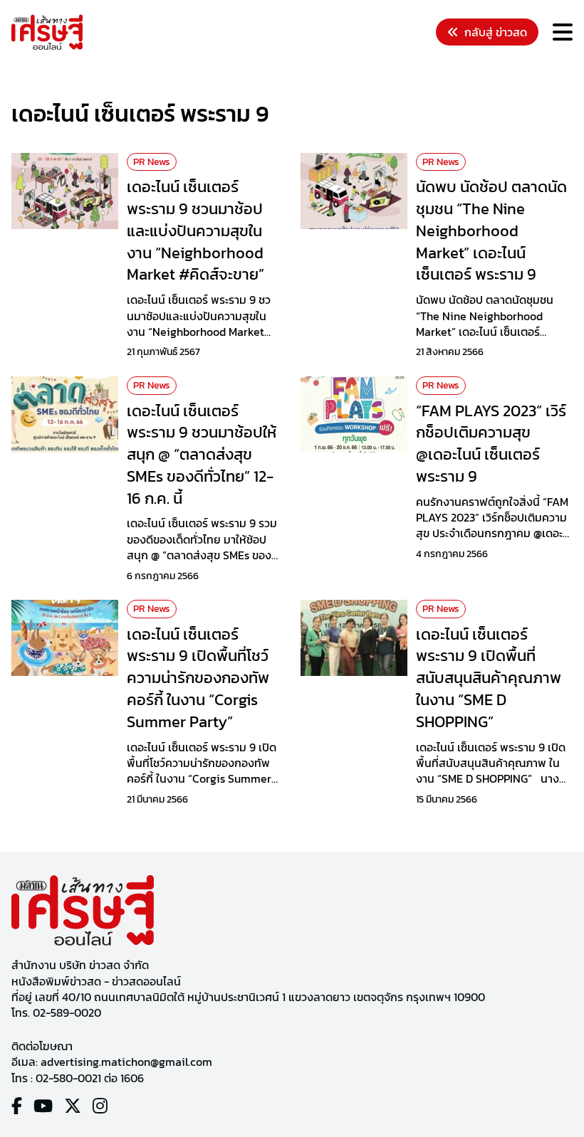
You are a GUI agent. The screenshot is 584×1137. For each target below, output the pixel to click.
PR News (151, 161)
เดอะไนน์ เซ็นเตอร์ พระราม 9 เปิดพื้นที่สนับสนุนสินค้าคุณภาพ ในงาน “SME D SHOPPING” (488, 678)
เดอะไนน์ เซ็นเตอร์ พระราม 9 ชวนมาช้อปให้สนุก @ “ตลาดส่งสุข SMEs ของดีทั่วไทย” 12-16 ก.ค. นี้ (201, 454)
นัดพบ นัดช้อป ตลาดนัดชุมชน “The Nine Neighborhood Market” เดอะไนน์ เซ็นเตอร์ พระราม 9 (491, 230)
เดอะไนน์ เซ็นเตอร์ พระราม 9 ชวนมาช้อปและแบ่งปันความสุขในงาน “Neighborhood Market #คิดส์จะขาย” (195, 230)
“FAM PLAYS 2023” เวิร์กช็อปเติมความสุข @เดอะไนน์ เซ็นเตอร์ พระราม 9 (491, 443)
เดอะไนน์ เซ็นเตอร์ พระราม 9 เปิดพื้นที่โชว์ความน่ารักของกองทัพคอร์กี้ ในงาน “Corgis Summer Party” (198, 678)
